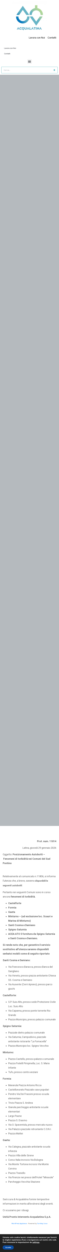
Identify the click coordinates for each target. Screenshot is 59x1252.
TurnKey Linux (42, 1223)
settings (35, 1242)
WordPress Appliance (19, 1223)
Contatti (7, 54)
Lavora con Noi (10, 48)
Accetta (8, 1247)
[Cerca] (54, 70)
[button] (29, 61)
